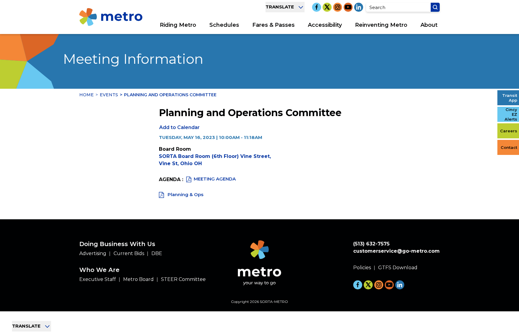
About (429, 25)
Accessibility (325, 25)
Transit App (509, 98)
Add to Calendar (179, 127)
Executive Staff (97, 279)
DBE (156, 253)
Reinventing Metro (381, 25)
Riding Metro (178, 25)
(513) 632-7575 (371, 244)
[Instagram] (337, 7)
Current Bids (129, 253)
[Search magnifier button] (435, 7)
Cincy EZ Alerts (511, 114)
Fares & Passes (273, 25)
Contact (509, 147)
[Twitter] (327, 7)
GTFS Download (397, 267)
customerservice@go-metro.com (396, 251)
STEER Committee (183, 279)
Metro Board (138, 279)
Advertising (92, 253)
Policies (362, 267)
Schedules (224, 25)
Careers (508, 130)
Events (109, 94)
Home (86, 94)
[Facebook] (316, 7)
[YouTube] (348, 7)
